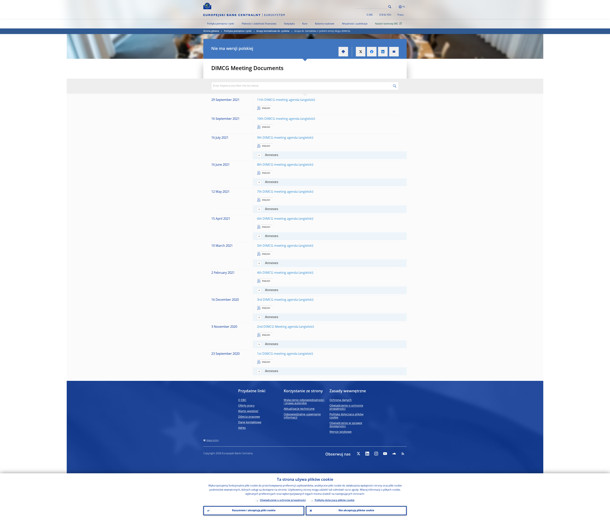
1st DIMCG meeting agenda (277, 354)
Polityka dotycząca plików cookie (334, 500)
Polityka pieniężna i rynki (220, 24)
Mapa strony (212, 440)
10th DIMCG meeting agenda (278, 119)
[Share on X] (360, 51)
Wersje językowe (340, 432)
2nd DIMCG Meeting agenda (277, 327)
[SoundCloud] (394, 453)
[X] (358, 453)
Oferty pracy (246, 405)
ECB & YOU (385, 15)
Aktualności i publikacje (354, 24)
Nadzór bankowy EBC (386, 24)
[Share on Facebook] (371, 51)
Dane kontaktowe (249, 422)
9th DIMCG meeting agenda (277, 137)
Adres (242, 428)
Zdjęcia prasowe (249, 416)
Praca (400, 15)
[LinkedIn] (367, 453)
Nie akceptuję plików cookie (356, 510)
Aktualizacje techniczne (299, 409)
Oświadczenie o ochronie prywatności (283, 500)
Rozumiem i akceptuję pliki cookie (253, 510)
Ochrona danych (340, 400)
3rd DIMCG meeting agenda (277, 300)
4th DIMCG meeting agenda (277, 273)
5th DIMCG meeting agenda (277, 246)
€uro (304, 24)
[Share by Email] (394, 51)
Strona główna (211, 31)
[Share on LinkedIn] (383, 51)
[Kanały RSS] (403, 453)
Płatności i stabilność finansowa (259, 24)
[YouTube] (385, 453)
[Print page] (343, 51)
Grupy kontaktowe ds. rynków (272, 31)
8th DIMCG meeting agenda (277, 165)
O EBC (369, 15)
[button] (395, 6)
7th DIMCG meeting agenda (277, 192)
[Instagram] (376, 453)
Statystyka (289, 24)
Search (389, 7)
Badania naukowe (324, 24)
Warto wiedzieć (248, 411)
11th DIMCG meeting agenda (278, 100)
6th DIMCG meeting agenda (277, 219)
